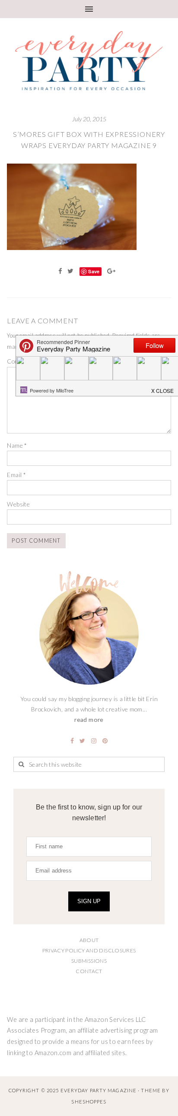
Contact (89, 971)
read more (88, 719)
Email (16, 474)
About (89, 940)
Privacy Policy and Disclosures (89, 950)
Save (93, 271)
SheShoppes (88, 1101)
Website (18, 504)
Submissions (89, 961)
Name (17, 445)
